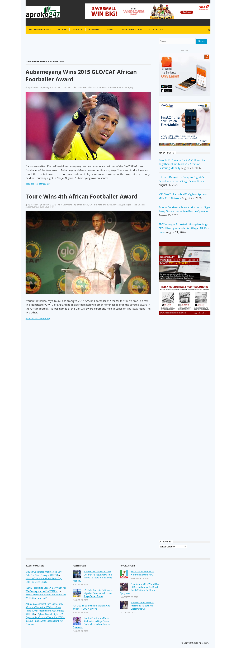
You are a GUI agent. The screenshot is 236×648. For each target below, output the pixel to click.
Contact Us (156, 29)
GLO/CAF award (100, 87)
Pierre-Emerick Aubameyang (120, 87)
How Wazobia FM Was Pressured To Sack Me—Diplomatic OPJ (143, 605)
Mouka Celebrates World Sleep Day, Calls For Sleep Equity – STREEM (44, 573)
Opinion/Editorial (131, 29)
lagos (128, 204)
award (85, 204)
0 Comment (66, 204)
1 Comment (66, 87)
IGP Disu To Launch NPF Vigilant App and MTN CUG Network (91, 607)
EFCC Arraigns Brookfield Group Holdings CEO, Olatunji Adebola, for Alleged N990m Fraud (184, 228)
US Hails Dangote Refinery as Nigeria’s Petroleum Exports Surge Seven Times (98, 593)
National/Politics (40, 29)
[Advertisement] (184, 373)
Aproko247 (204, 642)
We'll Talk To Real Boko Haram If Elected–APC (142, 573)
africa (79, 204)
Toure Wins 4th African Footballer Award (82, 196)
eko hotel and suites (103, 204)
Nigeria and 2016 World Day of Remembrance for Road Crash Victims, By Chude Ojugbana (139, 589)
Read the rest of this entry (38, 183)
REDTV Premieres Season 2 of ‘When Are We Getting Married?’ (46, 596)
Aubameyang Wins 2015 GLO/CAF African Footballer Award (81, 75)
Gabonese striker (84, 87)
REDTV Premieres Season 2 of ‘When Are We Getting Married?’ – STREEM (46, 589)
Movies (62, 29)
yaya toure (49, 206)
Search (201, 41)
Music (110, 29)
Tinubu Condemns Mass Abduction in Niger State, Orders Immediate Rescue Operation (91, 623)
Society (77, 29)
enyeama (117, 204)
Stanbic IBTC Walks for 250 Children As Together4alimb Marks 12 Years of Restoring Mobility (182, 164)
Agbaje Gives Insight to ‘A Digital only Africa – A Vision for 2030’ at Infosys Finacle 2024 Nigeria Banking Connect (45, 619)
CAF (91, 204)
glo (123, 204)
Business (94, 29)
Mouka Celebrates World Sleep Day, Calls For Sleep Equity (44, 580)
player (41, 206)
